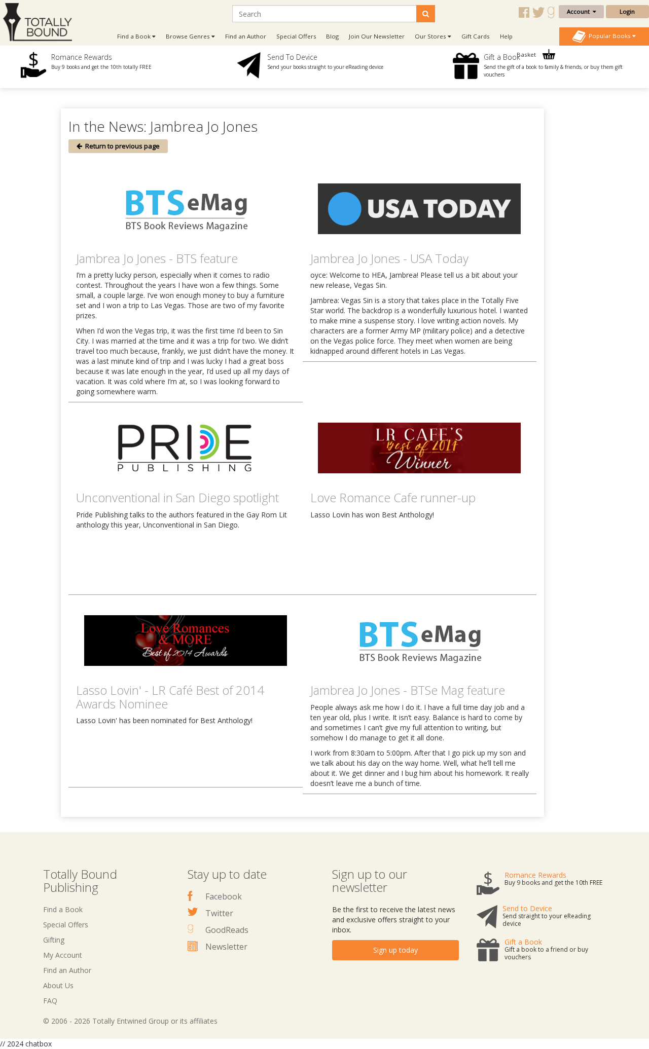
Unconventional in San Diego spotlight (177, 497)
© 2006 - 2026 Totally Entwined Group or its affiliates (130, 1021)
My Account (62, 955)
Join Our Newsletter (377, 36)
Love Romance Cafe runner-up (393, 497)
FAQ (50, 1000)
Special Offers (296, 36)
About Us (58, 985)
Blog (332, 36)
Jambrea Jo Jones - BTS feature (157, 258)
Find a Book (63, 909)
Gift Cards (475, 36)
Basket (527, 54)
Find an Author (245, 36)
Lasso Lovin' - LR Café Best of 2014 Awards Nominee (170, 696)
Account (580, 11)
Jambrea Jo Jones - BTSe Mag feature (407, 690)
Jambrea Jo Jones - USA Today (389, 258)
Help (506, 36)
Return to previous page (121, 146)
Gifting (53, 940)
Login (627, 11)
